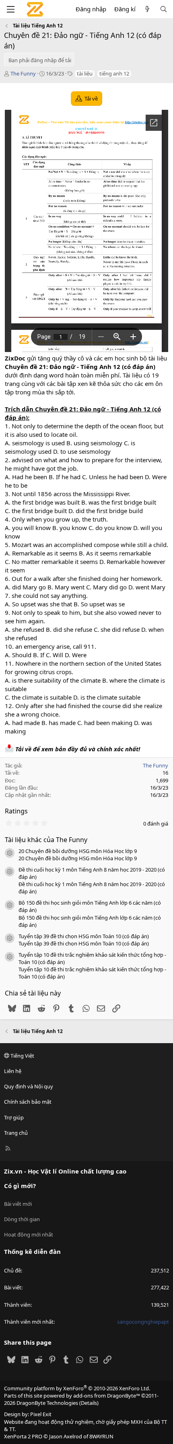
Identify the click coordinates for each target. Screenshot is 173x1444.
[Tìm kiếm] (163, 9)
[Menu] (10, 9)
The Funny (23, 73)
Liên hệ (12, 1071)
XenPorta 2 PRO (23, 1436)
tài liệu (85, 73)
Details (89, 1402)
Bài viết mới (18, 1203)
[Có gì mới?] (147, 9)
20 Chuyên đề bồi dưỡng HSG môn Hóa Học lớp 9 (78, 851)
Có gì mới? (20, 1186)
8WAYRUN (101, 1436)
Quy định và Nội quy (28, 1086)
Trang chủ (16, 1132)
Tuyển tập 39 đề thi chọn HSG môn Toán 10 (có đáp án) (84, 936)
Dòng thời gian (22, 1219)
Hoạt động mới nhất (28, 1234)
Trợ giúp (14, 1117)
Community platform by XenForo (77, 1388)
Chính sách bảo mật (27, 1101)
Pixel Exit (40, 1414)
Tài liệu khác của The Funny (46, 839)
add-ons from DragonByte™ (106, 1395)
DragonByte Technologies (47, 1402)
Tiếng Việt (21, 1055)
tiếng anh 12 (114, 73)
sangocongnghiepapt (143, 1321)
